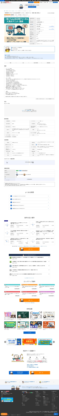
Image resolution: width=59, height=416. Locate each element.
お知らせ (37, 399)
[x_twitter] (22, 392)
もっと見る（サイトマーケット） (29, 277)
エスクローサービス (38, 393)
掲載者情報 (48, 62)
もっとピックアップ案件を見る (29, 302)
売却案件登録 (31, 2)
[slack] (29, 392)
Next (54, 342)
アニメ (46, 246)
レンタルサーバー (54, 395)
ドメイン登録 (53, 397)
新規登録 (44, 392)
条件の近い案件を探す (32, 6)
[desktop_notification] (32, 392)
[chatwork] (25, 392)
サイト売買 (53, 393)
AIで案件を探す (4, 414)
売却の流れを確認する (30, 365)
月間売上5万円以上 (26, 246)
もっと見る (29, 332)
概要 (10, 62)
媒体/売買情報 (36, 62)
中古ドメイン (53, 399)
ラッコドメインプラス (54, 408)
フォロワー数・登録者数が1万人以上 (34, 246)
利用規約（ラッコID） (46, 397)
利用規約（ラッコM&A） (46, 398)
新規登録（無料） (55, 2)
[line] (31, 392)
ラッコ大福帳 (53, 406)
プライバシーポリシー (46, 399)
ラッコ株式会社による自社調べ (53, 411)
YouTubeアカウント (20, 246)
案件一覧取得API (38, 405)
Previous (5, 342)
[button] (26, 392)
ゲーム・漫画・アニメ (42, 246)
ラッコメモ (53, 409)
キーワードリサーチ (54, 394)
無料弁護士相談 (37, 395)
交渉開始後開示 (38, 18)
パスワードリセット (45, 394)
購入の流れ (23, 405)
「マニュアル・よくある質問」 (26, 387)
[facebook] (23, 392)
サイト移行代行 (37, 394)
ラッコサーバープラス (54, 407)
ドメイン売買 (53, 398)
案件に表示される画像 (29, 412)
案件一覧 (36, 2)
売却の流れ (23, 396)
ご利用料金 (44, 2)
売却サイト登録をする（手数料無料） (32, 364)
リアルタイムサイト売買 (55, 396)
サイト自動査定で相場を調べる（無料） (33, 367)
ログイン (51, 2)
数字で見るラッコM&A (38, 396)
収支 (23, 62)
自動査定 (41, 2)
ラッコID (53, 392)
